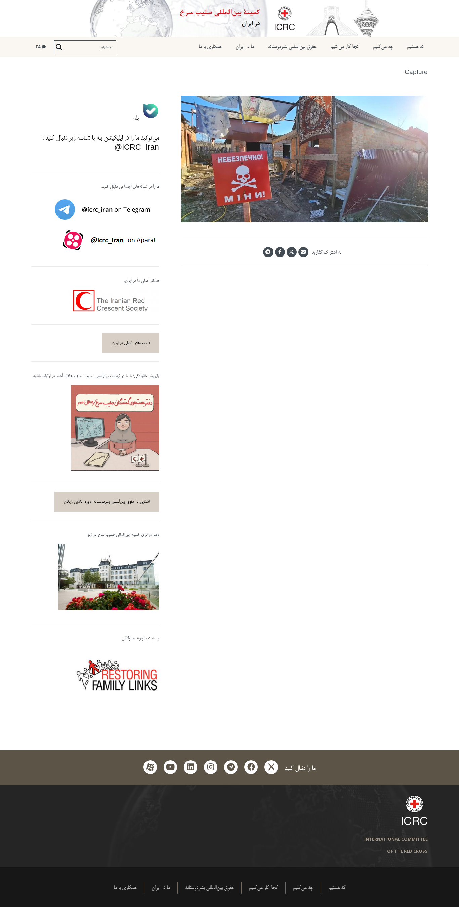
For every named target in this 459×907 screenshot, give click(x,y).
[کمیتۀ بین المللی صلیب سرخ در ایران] (229, 18)
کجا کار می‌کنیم (344, 47)
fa (39, 47)
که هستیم (415, 47)
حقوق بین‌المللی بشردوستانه (292, 47)
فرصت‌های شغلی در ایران (131, 343)
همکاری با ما (210, 47)
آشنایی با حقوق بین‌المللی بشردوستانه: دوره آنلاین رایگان (107, 501)
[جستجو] (59, 47)
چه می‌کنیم (383, 47)
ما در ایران (245, 47)
